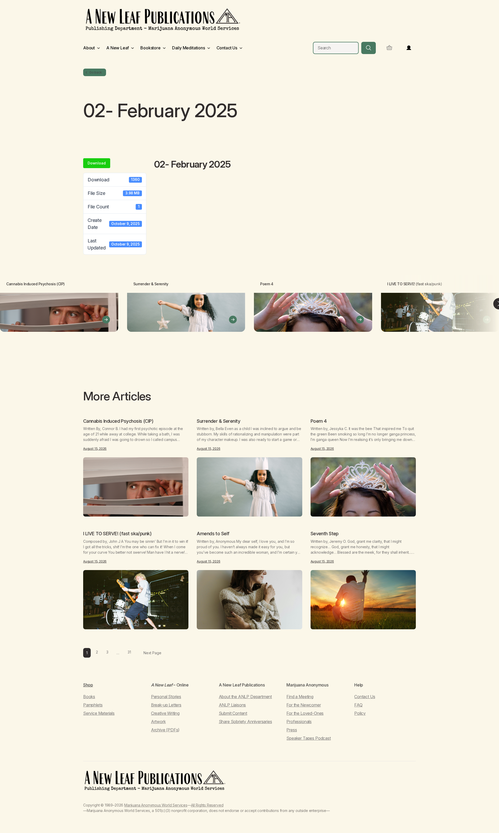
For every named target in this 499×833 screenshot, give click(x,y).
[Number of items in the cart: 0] (389, 48)
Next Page (152, 653)
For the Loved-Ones (305, 713)
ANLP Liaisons (232, 705)
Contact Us (364, 696)
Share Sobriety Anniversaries (245, 721)
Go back (95, 72)
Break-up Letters (166, 705)
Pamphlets (92, 705)
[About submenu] (98, 47)
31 (129, 652)
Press (291, 729)
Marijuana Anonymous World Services (155, 805)
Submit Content (233, 713)
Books (89, 696)
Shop (88, 684)
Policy (360, 713)
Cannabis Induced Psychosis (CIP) (35, 284)
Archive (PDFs (164, 729)
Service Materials (99, 713)
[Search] (368, 48)
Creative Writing (165, 713)
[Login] (409, 48)
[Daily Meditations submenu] (208, 47)
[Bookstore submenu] (164, 47)
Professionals (299, 721)
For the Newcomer (303, 705)
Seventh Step (325, 533)
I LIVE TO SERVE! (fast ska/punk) (414, 284)
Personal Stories (166, 696)
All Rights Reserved (207, 805)
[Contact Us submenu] (240, 47)
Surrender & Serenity (150, 284)
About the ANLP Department (245, 696)
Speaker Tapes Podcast (308, 738)
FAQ (358, 705)
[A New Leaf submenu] (132, 47)
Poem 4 (266, 284)
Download (97, 163)
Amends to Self (213, 533)
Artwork (158, 721)
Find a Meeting (299, 696)
